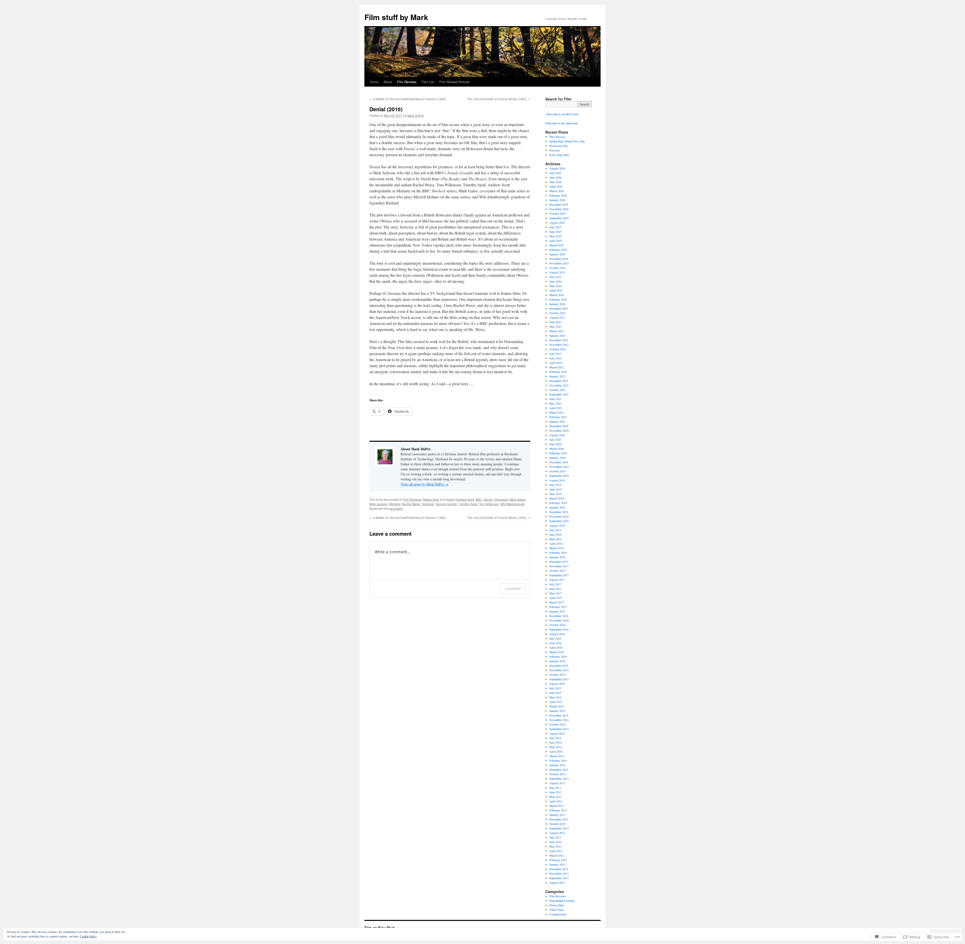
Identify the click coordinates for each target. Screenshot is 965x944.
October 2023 (557, 313)
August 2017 (557, 580)
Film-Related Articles (454, 81)
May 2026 (555, 182)
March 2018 (556, 548)
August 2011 (557, 882)
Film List (428, 81)
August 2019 (557, 480)
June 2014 (555, 742)
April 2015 (555, 702)
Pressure (554, 150)
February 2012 (558, 860)
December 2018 (558, 512)
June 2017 (555, 589)
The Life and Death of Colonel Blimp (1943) (498, 99)
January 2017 (557, 611)
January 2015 (557, 711)
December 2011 (558, 869)
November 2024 (559, 263)
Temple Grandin (446, 504)
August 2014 (557, 733)
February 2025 (558, 250)
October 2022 (557, 349)
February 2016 (558, 656)
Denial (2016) (386, 109)
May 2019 (555, 494)
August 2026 (557, 168)
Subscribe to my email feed (561, 123)
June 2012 (555, 842)
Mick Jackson (378, 504)
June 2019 (555, 489)
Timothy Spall (468, 504)
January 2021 (557, 421)
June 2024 (555, 281)
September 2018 (559, 521)
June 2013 (555, 792)
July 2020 (555, 439)
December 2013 (558, 769)
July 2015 (555, 688)
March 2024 (556, 295)
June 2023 (555, 322)
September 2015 (559, 679)
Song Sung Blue (559, 155)
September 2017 (559, 575)
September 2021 (559, 394)
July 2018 (555, 530)
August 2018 (557, 525)
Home (374, 81)
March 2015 (556, 706)
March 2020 (556, 449)
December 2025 (558, 204)
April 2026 (555, 186)
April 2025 (555, 241)
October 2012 (557, 824)
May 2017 (555, 593)
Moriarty (394, 504)
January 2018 (557, 557)
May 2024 (555, 286)
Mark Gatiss (517, 499)
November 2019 (559, 467)
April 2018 (555, 543)
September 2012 (559, 828)
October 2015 (557, 675)
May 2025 (555, 236)
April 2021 (555, 408)
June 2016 (555, 643)
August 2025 (557, 222)
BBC (479, 499)
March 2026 (556, 191)
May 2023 (555, 326)
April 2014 (555, 751)
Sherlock (428, 504)
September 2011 (559, 878)
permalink (396, 508)
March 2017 (556, 602)
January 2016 (557, 661)
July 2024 (555, 277)
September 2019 (559, 476)
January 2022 (557, 376)
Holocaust (501, 499)
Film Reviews (407, 81)
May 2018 (555, 539)
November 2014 (559, 720)
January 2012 (557, 864)
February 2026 (558, 195)
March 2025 (556, 245)
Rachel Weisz (411, 504)
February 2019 (558, 503)
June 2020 (555, 444)
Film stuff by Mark (396, 17)
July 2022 (555, 354)
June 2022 (555, 358)
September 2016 (559, 629)
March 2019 (556, 498)
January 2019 (557, 507)
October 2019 (557, 471)
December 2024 (558, 259)
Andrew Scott (465, 499)
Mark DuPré (415, 115)
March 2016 (556, 652)
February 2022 (558, 372)
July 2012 (555, 837)
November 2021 (559, 385)
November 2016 (559, 620)
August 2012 (557, 833)
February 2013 (558, 810)
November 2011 (559, 873)
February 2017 (558, 607)
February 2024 (558, 299)
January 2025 (557, 254)
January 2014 (557, 765)
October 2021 (557, 390)
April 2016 (555, 647)
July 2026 (555, 173)
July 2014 (555, 738)
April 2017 (555, 598)
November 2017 (559, 566)
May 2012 (555, 846)
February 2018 (558, 552)
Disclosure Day (558, 146)
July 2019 (555, 485)
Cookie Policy (88, 936)
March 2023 (556, 331)
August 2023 (557, 317)
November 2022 (559, 345)
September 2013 (559, 778)
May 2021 (555, 403)
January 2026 (557, 200)
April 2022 (555, 363)
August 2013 (557, 783)
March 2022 (556, 367)
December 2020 (558, 426)
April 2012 (555, 851)
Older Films (556, 910)
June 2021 (555, 399)
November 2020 (559, 430)
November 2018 (559, 516)
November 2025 (559, 209)
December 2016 (558, 616)
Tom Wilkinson (489, 504)
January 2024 (557, 304)
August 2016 (557, 634)
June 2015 (555, 693)
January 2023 (557, 336)
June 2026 (555, 177)
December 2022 (558, 340)
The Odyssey (557, 137)
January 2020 (557, 458)
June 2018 (555, 534)
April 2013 (555, 801)
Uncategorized (557, 914)
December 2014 (558, 715)
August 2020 (557, 435)
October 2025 (557, 213)
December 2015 (558, 665)
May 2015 (555, 697)
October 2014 (557, 724)
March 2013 (556, 806)
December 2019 (558, 462)
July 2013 (555, 788)
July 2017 (555, 584)
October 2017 (557, 571)
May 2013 (555, 797)
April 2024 (555, 290)
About (387, 81)
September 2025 (559, 218)
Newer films (431, 499)
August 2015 (557, 684)
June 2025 (555, 232)
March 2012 (556, 855)
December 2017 (558, 562)
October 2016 (557, 625)
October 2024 (557, 268)
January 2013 (557, 815)
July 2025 (555, 227)
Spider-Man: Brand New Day (567, 141)
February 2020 (558, 453)
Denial (488, 499)
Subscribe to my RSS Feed (561, 114)
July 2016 (555, 638)
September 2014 (559, 729)
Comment (513, 588)
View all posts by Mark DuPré (424, 484)
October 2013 (557, 774)
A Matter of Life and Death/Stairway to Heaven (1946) (407, 99)
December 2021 (558, 381)
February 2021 (558, 417)
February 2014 (558, 760)
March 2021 (556, 412)
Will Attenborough (512, 504)
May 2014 (555, 747)
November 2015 (559, 670)
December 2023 (558, 308)
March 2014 (556, 756)
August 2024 (557, 272)
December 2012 (558, 819)
